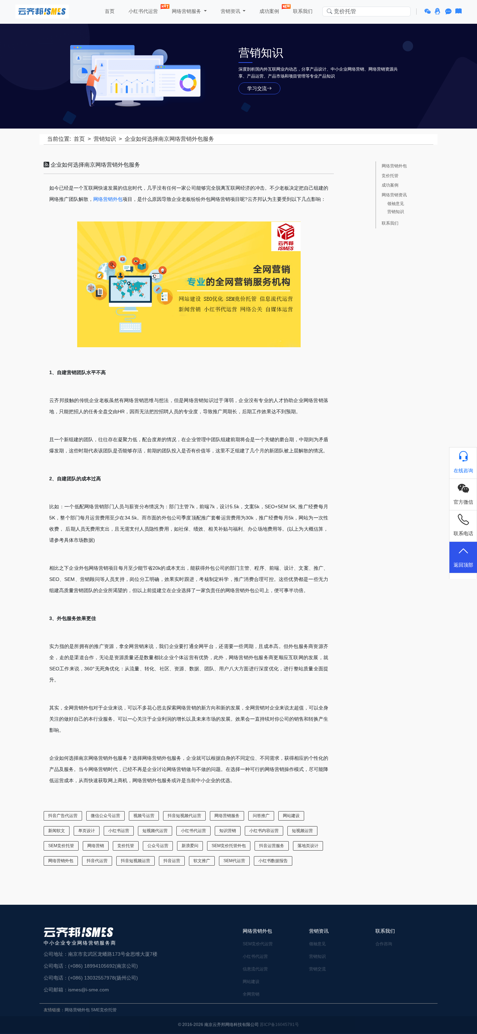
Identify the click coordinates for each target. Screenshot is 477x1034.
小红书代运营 (142, 11)
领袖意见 (395, 204)
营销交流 (317, 969)
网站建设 (291, 815)
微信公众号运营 (105, 815)
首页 (109, 11)
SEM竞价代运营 (258, 943)
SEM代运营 (234, 860)
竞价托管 (125, 845)
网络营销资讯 (394, 195)
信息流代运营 (255, 969)
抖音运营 (171, 860)
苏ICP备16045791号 (279, 1024)
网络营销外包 (108, 199)
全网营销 (251, 994)
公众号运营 (157, 845)
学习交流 (257, 88)
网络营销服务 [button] (186, 11)
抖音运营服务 (271, 845)
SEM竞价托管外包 (229, 845)
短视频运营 (302, 830)
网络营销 (95, 845)
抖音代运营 (97, 860)
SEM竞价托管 (61, 845)
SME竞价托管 (104, 1009)
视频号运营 (143, 815)
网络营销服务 (227, 815)
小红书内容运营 (264, 830)
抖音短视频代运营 (184, 815)
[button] (429, 11)
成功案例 (268, 11)
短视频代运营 (155, 830)
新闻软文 (56, 830)
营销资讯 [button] (230, 11)
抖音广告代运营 (63, 815)
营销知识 (105, 139)
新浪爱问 (190, 845)
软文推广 (201, 860)
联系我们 (302, 11)
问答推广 (261, 815)
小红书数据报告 (273, 860)
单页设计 (86, 830)
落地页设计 (308, 845)
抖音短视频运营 (135, 860)
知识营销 (227, 830)
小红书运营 (118, 830)
